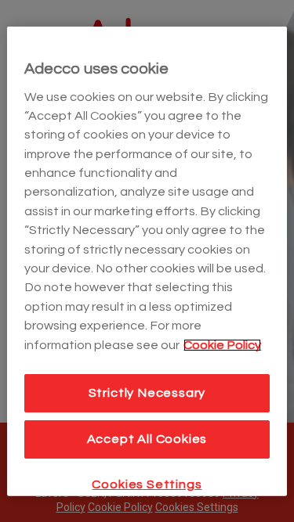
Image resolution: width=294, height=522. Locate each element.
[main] (146, 260)
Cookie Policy (222, 344)
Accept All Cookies (147, 439)
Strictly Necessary (147, 393)
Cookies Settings (146, 483)
